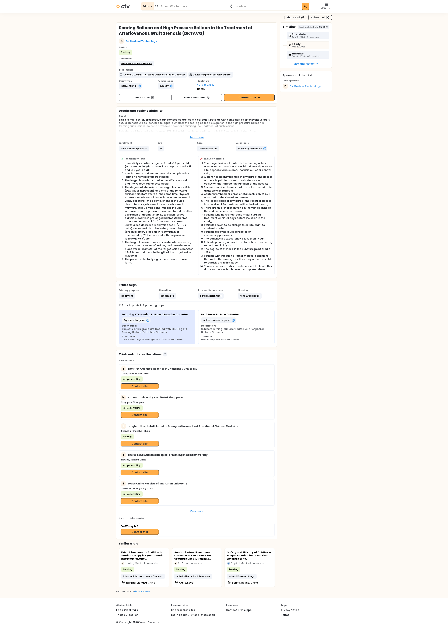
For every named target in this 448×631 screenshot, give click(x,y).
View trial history (303, 63)
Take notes (142, 97)
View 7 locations (194, 97)
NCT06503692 (206, 84)
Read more (197, 137)
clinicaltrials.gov (142, 591)
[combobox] (192, 6)
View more (197, 511)
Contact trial (247, 97)
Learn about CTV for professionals (193, 614)
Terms (285, 614)
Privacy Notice (290, 610)
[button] (136, 63)
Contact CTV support (240, 610)
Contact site (140, 386)
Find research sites (183, 610)
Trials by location (127, 614)
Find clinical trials (127, 610)
